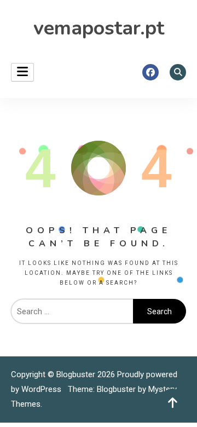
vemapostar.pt (98, 28)
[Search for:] (72, 311)
